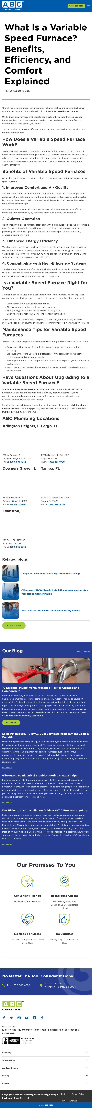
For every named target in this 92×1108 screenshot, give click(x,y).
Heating (5, 1076)
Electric (5, 1084)
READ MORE (11, 722)
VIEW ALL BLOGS (14, 625)
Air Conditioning (10, 1068)
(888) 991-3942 (18, 462)
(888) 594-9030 (57, 505)
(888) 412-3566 (18, 505)
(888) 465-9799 (57, 462)
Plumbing (6, 1052)
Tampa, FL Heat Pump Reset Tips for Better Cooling (50, 573)
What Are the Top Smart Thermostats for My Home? (50, 611)
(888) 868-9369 (18, 547)
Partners (65, 1094)
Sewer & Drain (8, 1060)
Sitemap (73, 1101)
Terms (63, 1101)
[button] (88, 6)
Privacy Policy (78, 1094)
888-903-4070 (77, 6)
